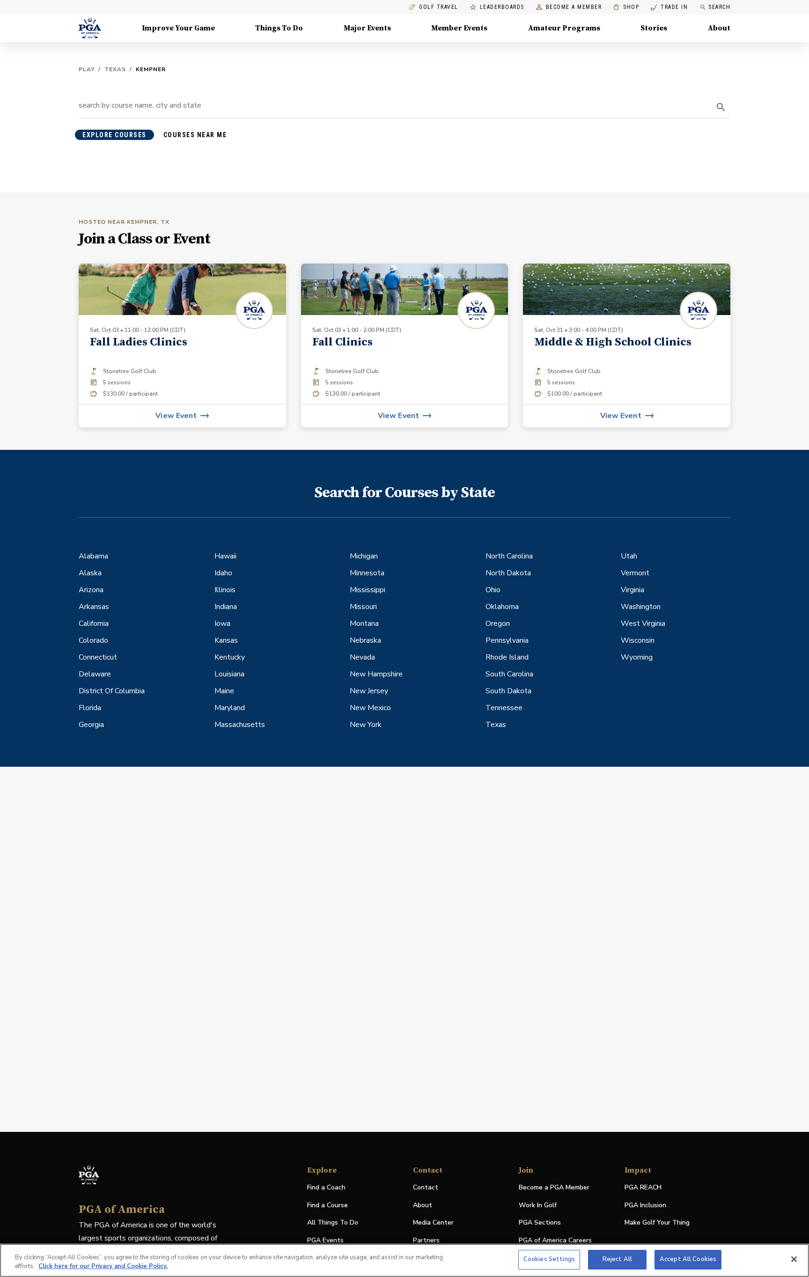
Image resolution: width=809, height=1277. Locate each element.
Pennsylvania (507, 640)
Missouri (363, 607)
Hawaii (225, 556)
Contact (425, 1187)
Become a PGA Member (554, 1187)
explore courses (114, 135)
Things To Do (279, 28)
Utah (629, 556)
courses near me (195, 135)
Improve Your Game (178, 28)
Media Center (433, 1223)
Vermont (635, 573)
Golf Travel (438, 7)
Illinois (224, 590)
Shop (626, 7)
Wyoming (637, 657)
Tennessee (503, 708)
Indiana (225, 607)
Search (719, 7)
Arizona (91, 590)
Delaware (95, 674)
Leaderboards (502, 7)
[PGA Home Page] (90, 28)
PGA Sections (540, 1222)
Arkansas (94, 607)
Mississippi (367, 590)
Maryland (229, 708)
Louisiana (229, 674)
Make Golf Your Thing (657, 1223)
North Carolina (509, 556)
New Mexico (370, 708)
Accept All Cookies (688, 1259)
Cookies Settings (549, 1259)
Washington (641, 607)
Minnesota (367, 573)
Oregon (497, 623)
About (719, 28)
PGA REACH (643, 1188)
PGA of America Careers (555, 1241)
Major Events (367, 28)
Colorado (93, 640)
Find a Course (327, 1205)
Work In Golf (538, 1205)
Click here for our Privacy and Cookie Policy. (103, 1266)
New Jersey (369, 691)
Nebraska (365, 640)
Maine (224, 691)
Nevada (362, 657)
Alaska (90, 573)
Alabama (93, 556)
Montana (364, 623)
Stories (653, 28)
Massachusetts (239, 724)
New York (366, 724)
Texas (115, 69)
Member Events (459, 28)
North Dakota (508, 573)
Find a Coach (326, 1187)
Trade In (669, 7)
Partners (426, 1240)
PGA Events (325, 1240)
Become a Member (574, 7)
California (94, 623)
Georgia (91, 724)
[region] (404, 1260)
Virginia (632, 590)
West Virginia (643, 623)
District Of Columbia (112, 691)
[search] (721, 107)
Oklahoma (502, 607)
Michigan (364, 556)
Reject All (617, 1259)
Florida (90, 708)
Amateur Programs (564, 28)
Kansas (226, 640)
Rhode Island (507, 657)
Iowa (222, 623)
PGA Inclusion (645, 1205)
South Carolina (509, 674)
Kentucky (229, 657)
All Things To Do (332, 1222)
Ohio (492, 590)
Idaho (223, 573)
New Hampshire (376, 674)
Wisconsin (638, 640)
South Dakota (508, 691)
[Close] (794, 1259)
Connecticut (98, 657)
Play (87, 69)
